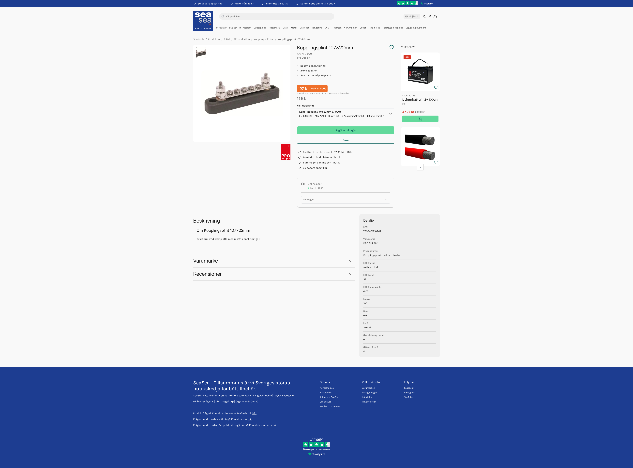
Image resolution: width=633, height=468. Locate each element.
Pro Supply (303, 57)
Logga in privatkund (416, 27)
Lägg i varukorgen (346, 130)
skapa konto (315, 93)
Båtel (285, 27)
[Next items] (420, 167)
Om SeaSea (326, 401)
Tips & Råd (374, 27)
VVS (327, 27)
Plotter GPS (274, 27)
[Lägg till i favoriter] (435, 87)
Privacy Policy (369, 401)
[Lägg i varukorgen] (420, 119)
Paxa (346, 140)
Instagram (409, 392)
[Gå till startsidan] (203, 21)
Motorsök (337, 27)
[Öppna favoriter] (425, 16)
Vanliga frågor (369, 392)
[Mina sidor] (430, 16)
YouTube (408, 397)
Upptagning (260, 27)
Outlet (363, 27)
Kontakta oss (327, 388)
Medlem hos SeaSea (330, 406)
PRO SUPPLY (370, 243)
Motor (294, 27)
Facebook (409, 388)
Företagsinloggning (393, 27)
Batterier (304, 27)
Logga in (301, 93)
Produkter (221, 27)
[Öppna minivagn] (435, 16)
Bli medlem (245, 27)
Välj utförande (305, 105)
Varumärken (350, 27)
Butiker (233, 27)
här (254, 413)
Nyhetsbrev (326, 392)
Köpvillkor (367, 397)
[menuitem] (221, 27)
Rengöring (317, 27)
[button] (274, 220)
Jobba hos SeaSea (329, 397)
